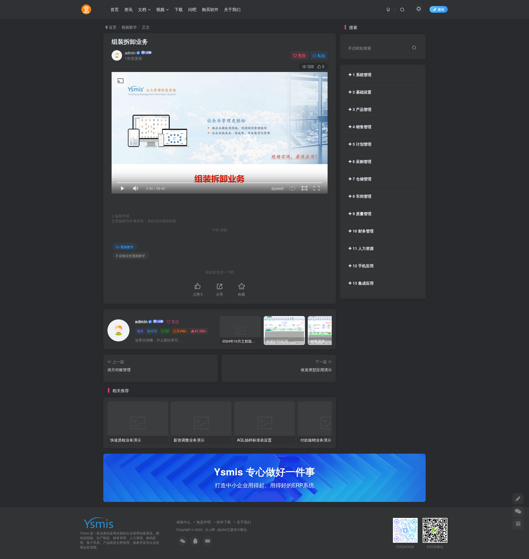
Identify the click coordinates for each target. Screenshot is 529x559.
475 (154, 330)
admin (130, 52)
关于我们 (244, 522)
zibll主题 (227, 529)
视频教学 (129, 27)
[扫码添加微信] (517, 511)
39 (167, 330)
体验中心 (183, 522)
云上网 (210, 529)
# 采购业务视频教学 (130, 255)
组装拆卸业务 (130, 41)
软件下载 (224, 522)
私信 (321, 55)
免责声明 (203, 522)
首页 (112, 27)
